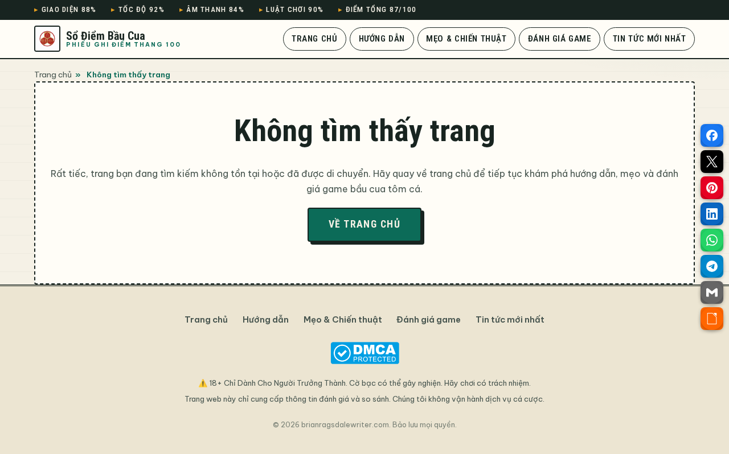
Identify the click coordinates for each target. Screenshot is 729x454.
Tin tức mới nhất (649, 39)
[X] (712, 161)
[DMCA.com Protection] (364, 353)
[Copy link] (712, 318)
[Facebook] (712, 135)
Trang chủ (314, 39)
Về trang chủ (364, 224)
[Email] (712, 292)
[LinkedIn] (712, 214)
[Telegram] (712, 266)
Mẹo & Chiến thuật (466, 39)
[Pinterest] (712, 187)
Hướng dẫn (382, 39)
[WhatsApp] (712, 240)
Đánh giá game (560, 39)
